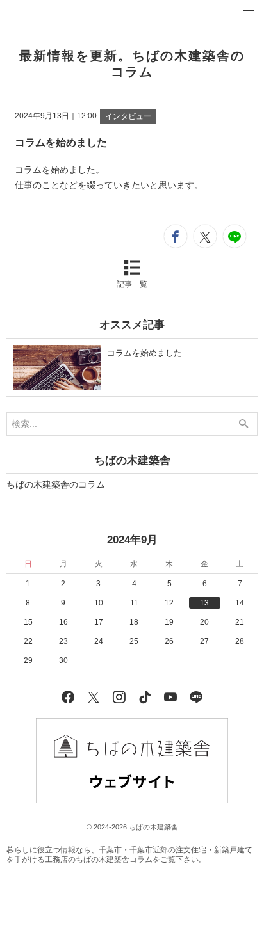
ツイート (205, 236)
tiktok (144, 695)
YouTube (170, 695)
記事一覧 (132, 284)
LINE (196, 695)
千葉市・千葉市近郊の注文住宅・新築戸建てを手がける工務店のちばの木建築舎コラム (129, 854)
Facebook (68, 695)
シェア (175, 236)
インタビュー (128, 116)
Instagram (119, 695)
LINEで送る (234, 236)
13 (204, 602)
